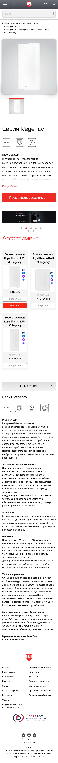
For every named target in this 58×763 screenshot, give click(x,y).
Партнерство (8, 677)
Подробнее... (10, 186)
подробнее (15, 299)
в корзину (15, 305)
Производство (8, 672)
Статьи (5, 686)
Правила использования (40, 691)
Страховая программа (39, 681)
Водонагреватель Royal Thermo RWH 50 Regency (15, 321)
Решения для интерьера (40, 667)
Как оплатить (8, 695)
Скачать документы (11, 691)
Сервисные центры (37, 686)
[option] (29, 217)
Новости (6, 681)
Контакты (33, 677)
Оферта (5, 700)
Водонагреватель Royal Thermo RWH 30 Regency (43, 258)
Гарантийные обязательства (42, 695)
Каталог (5, 667)
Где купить (34, 672)
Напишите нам (29, 742)
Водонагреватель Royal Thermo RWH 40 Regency (15, 258)
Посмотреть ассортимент (29, 197)
